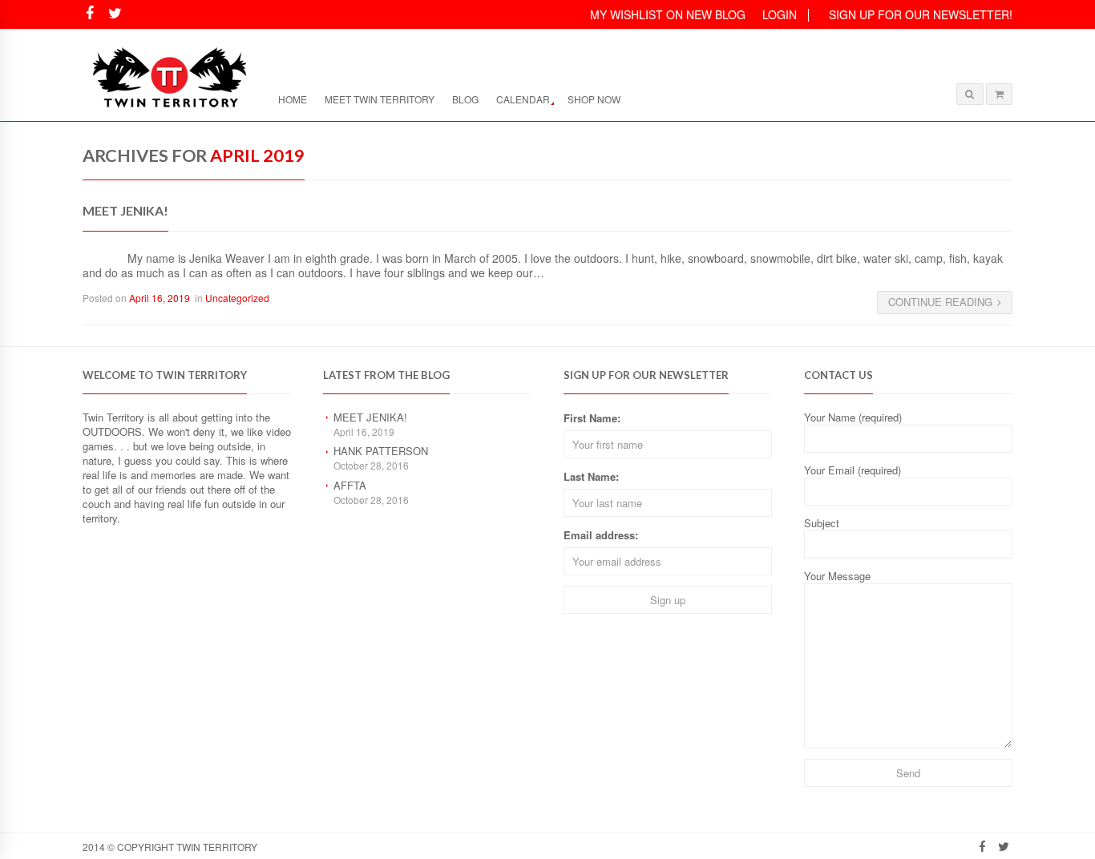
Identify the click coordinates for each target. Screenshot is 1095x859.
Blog (465, 99)
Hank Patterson (380, 450)
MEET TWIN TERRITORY (379, 99)
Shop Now (594, 99)
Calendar (523, 99)
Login (779, 14)
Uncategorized (237, 297)
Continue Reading (940, 301)
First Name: (592, 417)
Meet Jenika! (125, 210)
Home (292, 99)
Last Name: (591, 476)
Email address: (601, 534)
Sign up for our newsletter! (920, 14)
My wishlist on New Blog (667, 14)
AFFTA (349, 485)
